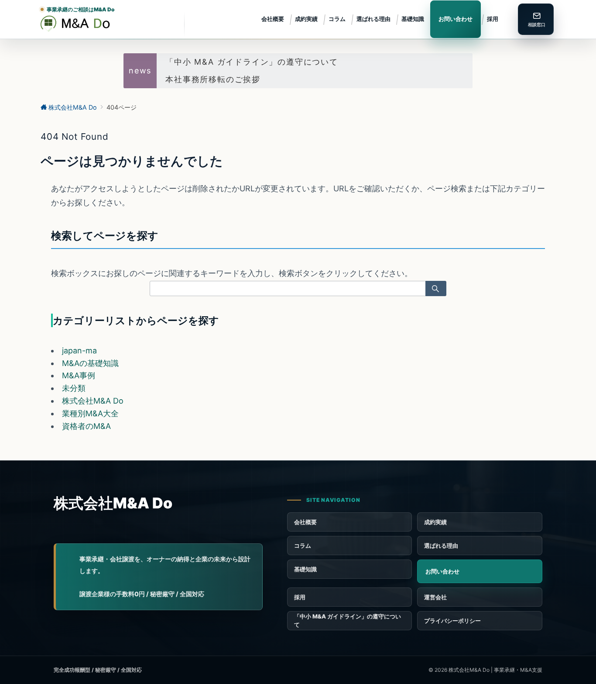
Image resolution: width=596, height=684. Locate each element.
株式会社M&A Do (92, 400)
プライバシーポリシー (452, 620)
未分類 (74, 388)
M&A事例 (78, 375)
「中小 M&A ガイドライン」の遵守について (251, 61)
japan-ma (79, 350)
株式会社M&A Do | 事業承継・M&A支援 (495, 670)
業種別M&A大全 (90, 413)
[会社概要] (479, 597)
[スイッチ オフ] (536, 19)
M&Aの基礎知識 (90, 363)
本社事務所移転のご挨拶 (212, 79)
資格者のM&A (86, 426)
